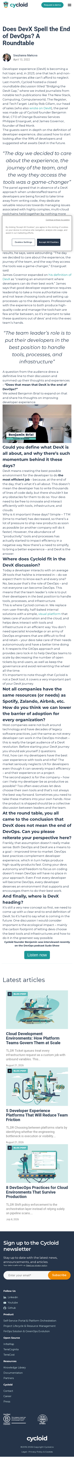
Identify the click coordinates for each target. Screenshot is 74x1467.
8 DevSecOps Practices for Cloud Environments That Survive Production (37, 1192)
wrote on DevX (40, 108)
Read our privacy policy (36, 1265)
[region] (37, 233)
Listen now (37, 955)
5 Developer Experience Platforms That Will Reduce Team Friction (37, 1115)
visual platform (49, 614)
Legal (24, 1451)
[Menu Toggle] (69, 5)
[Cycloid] (15, 5)
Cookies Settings (23, 242)
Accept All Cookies (49, 242)
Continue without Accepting (58, 220)
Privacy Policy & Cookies (41, 1451)
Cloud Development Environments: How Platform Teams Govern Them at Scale (33, 1038)
